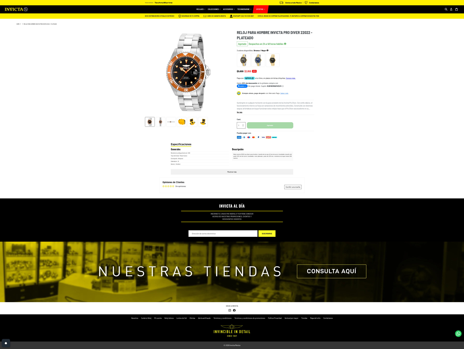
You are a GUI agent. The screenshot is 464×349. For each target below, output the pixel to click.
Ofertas (192, 318)
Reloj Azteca (169, 318)
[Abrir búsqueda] (446, 9)
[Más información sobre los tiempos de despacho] (285, 44)
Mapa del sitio (315, 318)
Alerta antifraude (204, 318)
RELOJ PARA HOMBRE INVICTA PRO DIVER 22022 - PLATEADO (40, 24)
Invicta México (235, 345)
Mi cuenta (158, 318)
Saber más (284, 93)
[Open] (6, 343)
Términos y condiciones (223, 318)
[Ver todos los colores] (267, 50)
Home (18, 24)
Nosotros (134, 318)
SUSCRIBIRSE (267, 233)
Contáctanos (328, 318)
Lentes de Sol (181, 318)
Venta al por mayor (291, 318)
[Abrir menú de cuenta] (451, 9)
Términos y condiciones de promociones (249, 318)
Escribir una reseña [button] (293, 187)
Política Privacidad (275, 318)
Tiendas (304, 318)
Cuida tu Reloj (146, 318)
